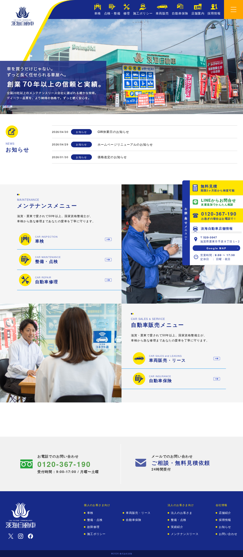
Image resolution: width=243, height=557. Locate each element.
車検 (90, 513)
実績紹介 (177, 527)
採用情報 (225, 520)
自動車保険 (133, 520)
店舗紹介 (225, 513)
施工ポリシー (96, 534)
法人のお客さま (181, 513)
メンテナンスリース (185, 534)
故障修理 (93, 527)
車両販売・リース (138, 513)
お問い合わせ (228, 534)
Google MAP (216, 248)
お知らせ (225, 527)
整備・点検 (95, 520)
